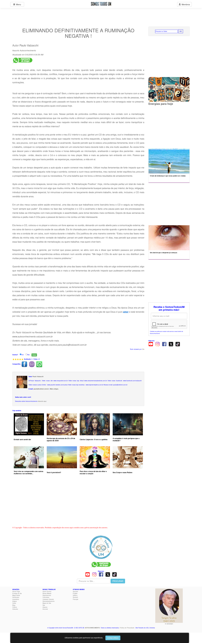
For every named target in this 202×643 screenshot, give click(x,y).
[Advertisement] (78, 503)
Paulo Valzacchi (29, 45)
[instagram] (157, 344)
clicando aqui (42, 401)
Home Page (16, 591)
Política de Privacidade (127, 628)
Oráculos (15, 609)
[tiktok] (177, 344)
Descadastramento (49, 601)
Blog (13, 605)
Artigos (14, 601)
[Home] (101, 547)
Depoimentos (47, 595)
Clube (14, 603)
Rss (44, 605)
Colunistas (46, 597)
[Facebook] (164, 344)
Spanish (75, 591)
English (75, 593)
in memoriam (169, 624)
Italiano (75, 595)
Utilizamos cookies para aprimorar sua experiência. (84, 637)
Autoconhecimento (28, 50)
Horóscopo (15, 597)
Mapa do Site (47, 603)
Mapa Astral (16, 595)
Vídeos (14, 607)
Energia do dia (17, 593)
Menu (18, 4)
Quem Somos (47, 591)
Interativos (15, 599)
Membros (185, 4)
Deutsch (75, 597)
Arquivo (45, 607)
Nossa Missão (47, 593)
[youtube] (150, 344)
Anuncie (45, 609)
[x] (171, 344)
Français (75, 599)
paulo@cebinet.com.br (41, 389)
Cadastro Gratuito (48, 599)
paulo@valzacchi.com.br (75, 344)
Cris (143, 349)
